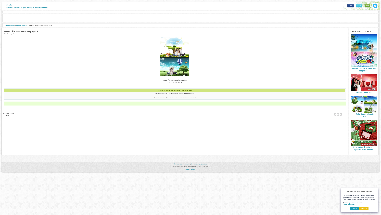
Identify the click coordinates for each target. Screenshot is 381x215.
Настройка (364, 208)
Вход (367, 6)
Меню (359, 6)
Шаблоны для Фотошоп (11, 34)
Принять (354, 208)
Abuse (187, 169)
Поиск (350, 6)
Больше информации (349, 204)
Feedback (192, 169)
